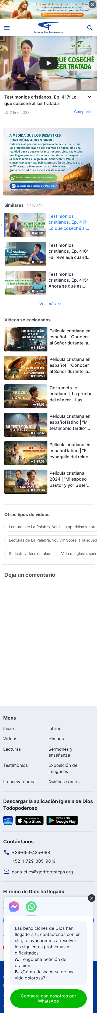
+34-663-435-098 (31, 852)
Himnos (56, 738)
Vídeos (10, 738)
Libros (54, 728)
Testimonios (15, 765)
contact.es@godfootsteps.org (42, 871)
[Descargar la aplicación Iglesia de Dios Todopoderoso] (8, 820)
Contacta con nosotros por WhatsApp (48, 998)
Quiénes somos (63, 781)
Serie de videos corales (29, 553)
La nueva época (19, 781)
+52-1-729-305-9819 (34, 861)
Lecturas (12, 749)
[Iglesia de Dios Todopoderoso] (48, 27)
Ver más (47, 303)
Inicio (8, 728)
